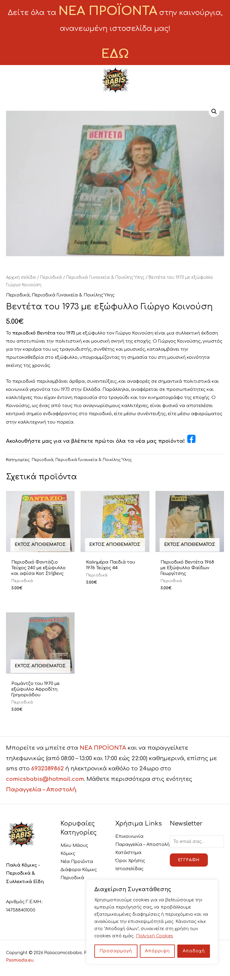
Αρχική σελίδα (21, 277)
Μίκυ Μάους (74, 845)
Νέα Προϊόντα (76, 861)
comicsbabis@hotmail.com (45, 779)
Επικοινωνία (129, 836)
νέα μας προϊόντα (159, 441)
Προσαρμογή (115, 951)
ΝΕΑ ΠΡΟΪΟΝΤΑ (103, 748)
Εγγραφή (188, 860)
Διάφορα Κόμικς (78, 869)
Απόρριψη (157, 951)
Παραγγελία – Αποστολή (142, 844)
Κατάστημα (128, 852)
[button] (214, 111)
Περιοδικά (51, 277)
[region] (152, 921)
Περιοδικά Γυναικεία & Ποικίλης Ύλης (105, 277)
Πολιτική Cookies (154, 936)
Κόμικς (67, 853)
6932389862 (47, 769)
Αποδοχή (194, 951)
